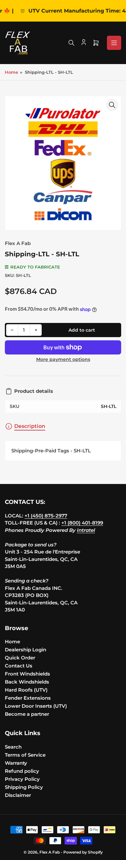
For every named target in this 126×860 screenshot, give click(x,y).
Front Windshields (27, 674)
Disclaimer (18, 795)
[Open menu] (114, 43)
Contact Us (18, 666)
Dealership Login (25, 650)
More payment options (63, 359)
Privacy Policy (22, 779)
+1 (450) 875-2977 (46, 516)
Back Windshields (27, 682)
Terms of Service (25, 755)
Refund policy (22, 771)
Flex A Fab (18, 243)
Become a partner (27, 714)
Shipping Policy (24, 787)
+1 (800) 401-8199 (82, 523)
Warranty (16, 763)
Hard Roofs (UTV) (26, 690)
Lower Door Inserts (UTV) (36, 706)
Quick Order (20, 658)
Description (29, 426)
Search (13, 747)
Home (11, 72)
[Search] (71, 43)
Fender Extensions (28, 698)
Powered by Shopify (83, 852)
